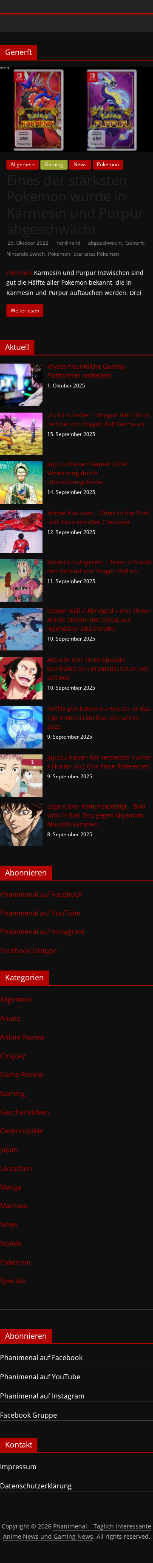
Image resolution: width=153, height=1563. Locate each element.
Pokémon (59, 253)
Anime (10, 1018)
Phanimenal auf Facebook (41, 894)
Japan (9, 1149)
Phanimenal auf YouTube (40, 913)
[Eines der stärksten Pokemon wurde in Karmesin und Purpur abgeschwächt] (76, 72)
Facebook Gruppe (28, 950)
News (80, 164)
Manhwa (13, 1206)
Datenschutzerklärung (36, 1486)
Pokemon (108, 164)
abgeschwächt (105, 242)
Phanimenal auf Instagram (42, 931)
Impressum (18, 1466)
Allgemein (22, 164)
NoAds (10, 1243)
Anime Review (22, 1037)
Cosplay (12, 1055)
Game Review (21, 1074)
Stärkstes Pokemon (96, 253)
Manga (11, 1187)
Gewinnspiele (21, 1130)
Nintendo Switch (25, 253)
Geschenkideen (24, 1112)
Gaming (54, 164)
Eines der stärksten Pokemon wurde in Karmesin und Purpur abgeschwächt (75, 204)
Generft (134, 242)
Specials (13, 1281)
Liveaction (16, 1168)
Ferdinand (69, 242)
